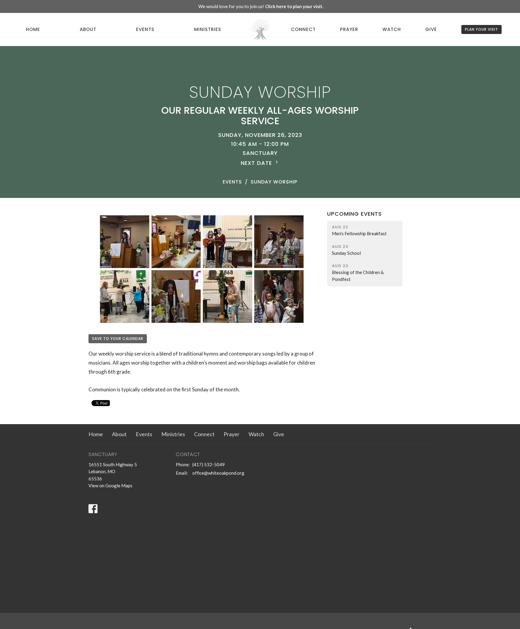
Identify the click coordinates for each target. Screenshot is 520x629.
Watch (391, 29)
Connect (303, 29)
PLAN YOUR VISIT (481, 29)
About (88, 29)
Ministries (207, 29)
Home (33, 29)
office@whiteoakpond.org (218, 473)
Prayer (349, 29)
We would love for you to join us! (260, 6)
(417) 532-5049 (208, 464)
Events (145, 29)
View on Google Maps (110, 485)
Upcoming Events (354, 213)
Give (431, 29)
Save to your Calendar (117, 338)
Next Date (257, 163)
